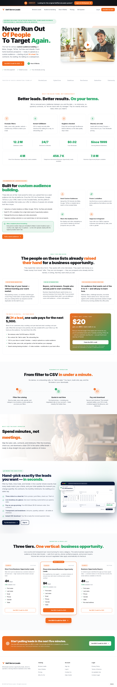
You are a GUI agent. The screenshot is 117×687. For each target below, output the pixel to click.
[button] (58, 3)
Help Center (68, 675)
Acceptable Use (96, 672)
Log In (66, 669)
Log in (98, 9)
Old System (80, 9)
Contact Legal (96, 675)
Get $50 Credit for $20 (12, 63)
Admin (112, 684)
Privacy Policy (96, 666)
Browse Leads (36, 9)
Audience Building (50, 9)
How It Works (63, 9)
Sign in (25, 522)
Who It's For (41, 675)
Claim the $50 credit (90, 342)
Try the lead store (10, 522)
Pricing (72, 9)
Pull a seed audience (11, 236)
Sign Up (67, 666)
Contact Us (68, 672)
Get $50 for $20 (108, 9)
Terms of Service (96, 669)
